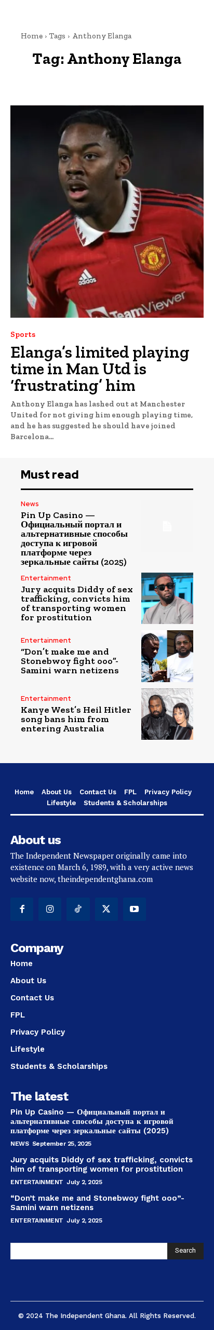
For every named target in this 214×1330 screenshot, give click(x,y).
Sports (22, 334)
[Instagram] (49, 909)
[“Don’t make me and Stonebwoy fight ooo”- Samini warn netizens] (167, 656)
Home (32, 35)
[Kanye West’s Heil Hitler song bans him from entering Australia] (167, 714)
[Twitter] (106, 909)
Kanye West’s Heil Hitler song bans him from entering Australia (76, 719)
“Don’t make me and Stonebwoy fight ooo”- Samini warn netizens (70, 661)
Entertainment (46, 578)
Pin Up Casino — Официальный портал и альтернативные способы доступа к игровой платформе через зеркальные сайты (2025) (74, 538)
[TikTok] (77, 909)
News (30, 503)
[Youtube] (134, 909)
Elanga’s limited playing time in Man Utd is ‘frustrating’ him (100, 368)
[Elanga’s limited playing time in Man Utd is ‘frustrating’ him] (107, 211)
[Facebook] (21, 909)
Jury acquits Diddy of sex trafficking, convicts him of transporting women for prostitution (77, 603)
